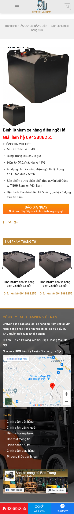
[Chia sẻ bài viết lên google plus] (15, 222)
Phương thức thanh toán (22, 456)
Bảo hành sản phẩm (20, 433)
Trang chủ (11, 25)
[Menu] (17, 7)
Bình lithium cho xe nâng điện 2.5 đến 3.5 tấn (19, 283)
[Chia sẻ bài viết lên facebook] (4, 222)
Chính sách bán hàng (20, 421)
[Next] (71, 275)
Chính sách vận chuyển (21, 427)
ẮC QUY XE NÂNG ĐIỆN (33, 25)
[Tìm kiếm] (67, 6)
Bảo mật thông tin (18, 439)
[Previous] (3, 275)
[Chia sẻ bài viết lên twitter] (9, 222)
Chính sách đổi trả (19, 445)
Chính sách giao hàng (21, 451)
